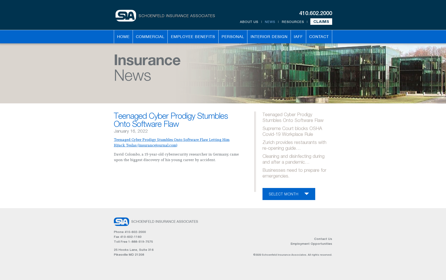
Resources (293, 22)
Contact (319, 36)
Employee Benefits (193, 36)
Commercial (150, 36)
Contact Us (323, 239)
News (270, 22)
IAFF (298, 36)
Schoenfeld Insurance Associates (177, 15)
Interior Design (269, 36)
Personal (233, 36)
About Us (249, 22)
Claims (321, 21)
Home (123, 36)
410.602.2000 (315, 13)
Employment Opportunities (311, 243)
